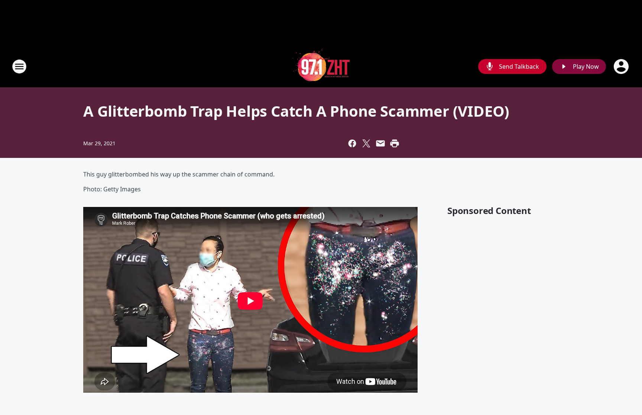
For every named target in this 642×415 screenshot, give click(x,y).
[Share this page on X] (366, 143)
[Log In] (622, 66)
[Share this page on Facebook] (352, 143)
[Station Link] (321, 66)
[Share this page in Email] (380, 143)
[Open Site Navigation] (19, 66)
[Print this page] (394, 143)
